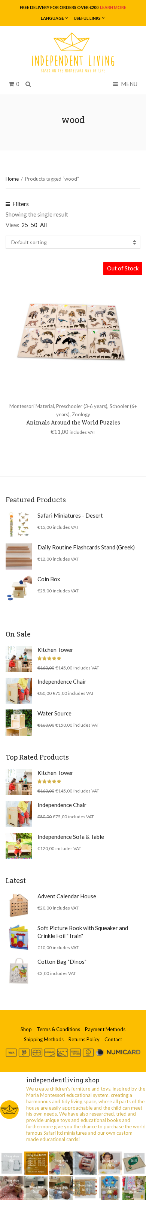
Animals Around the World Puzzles (73, 422)
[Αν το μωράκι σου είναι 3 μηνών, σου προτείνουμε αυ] (61, 1187)
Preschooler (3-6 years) (81, 406)
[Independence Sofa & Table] (19, 846)
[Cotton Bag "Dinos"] (19, 971)
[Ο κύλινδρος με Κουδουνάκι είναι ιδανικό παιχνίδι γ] (85, 1163)
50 (34, 224)
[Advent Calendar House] (19, 905)
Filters (20, 203)
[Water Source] (19, 722)
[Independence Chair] (19, 691)
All (43, 224)
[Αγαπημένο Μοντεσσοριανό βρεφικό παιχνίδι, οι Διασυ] (36, 1187)
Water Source (54, 713)
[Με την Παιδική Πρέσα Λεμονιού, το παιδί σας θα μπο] (109, 1163)
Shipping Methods (44, 1039)
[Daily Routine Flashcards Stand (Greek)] (19, 556)
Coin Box (48, 579)
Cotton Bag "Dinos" (61, 961)
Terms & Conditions (58, 1029)
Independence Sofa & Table (70, 836)
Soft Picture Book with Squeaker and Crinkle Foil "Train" (82, 932)
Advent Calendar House (66, 896)
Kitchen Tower (55, 649)
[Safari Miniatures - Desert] (19, 525)
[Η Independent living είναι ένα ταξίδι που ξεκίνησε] (134, 1187)
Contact (113, 1039)
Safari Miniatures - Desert (70, 515)
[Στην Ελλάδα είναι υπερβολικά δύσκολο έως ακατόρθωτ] (12, 1163)
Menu (128, 83)
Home (12, 179)
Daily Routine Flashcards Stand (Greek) (86, 547)
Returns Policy (84, 1039)
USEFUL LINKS (87, 18)
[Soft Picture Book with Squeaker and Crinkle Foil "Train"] (19, 937)
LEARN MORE (112, 7)
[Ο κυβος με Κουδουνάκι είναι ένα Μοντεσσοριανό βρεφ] (12, 1187)
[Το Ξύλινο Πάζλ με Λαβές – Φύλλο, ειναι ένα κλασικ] (134, 1163)
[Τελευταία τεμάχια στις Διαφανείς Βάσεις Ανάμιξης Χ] (61, 1163)
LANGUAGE (52, 18)
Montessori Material (31, 406)
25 (24, 224)
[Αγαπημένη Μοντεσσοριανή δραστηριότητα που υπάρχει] (109, 1187)
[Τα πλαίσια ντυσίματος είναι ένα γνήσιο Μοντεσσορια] (85, 1187)
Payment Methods (105, 1029)
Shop (26, 1029)
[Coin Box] (19, 588)
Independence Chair (61, 681)
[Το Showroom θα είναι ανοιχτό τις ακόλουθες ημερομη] (36, 1163)
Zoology (81, 414)
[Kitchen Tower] (19, 659)
